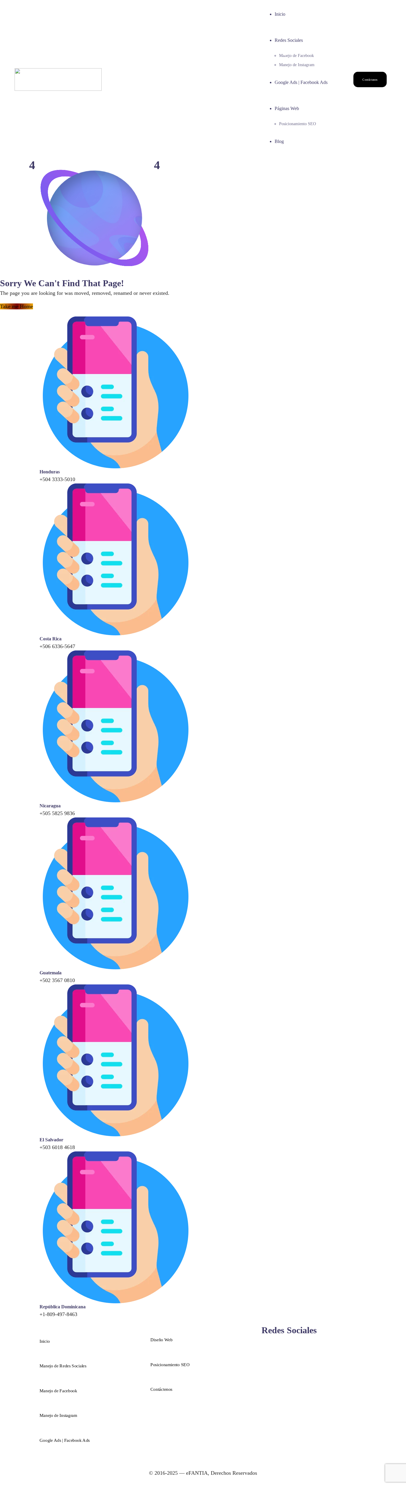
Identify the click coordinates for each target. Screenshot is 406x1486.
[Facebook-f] (264, 1345)
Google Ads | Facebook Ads (301, 82)
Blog (279, 141)
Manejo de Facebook (296, 55)
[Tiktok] (282, 1345)
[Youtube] (301, 1345)
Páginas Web (287, 108)
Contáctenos (161, 1389)
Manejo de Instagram (296, 65)
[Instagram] (270, 1345)
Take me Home (16, 306)
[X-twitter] (289, 1345)
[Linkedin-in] (295, 1345)
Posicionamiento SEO (297, 124)
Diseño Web (161, 1339)
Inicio (280, 14)
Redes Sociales (289, 40)
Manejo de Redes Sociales (63, 1366)
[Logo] (58, 72)
